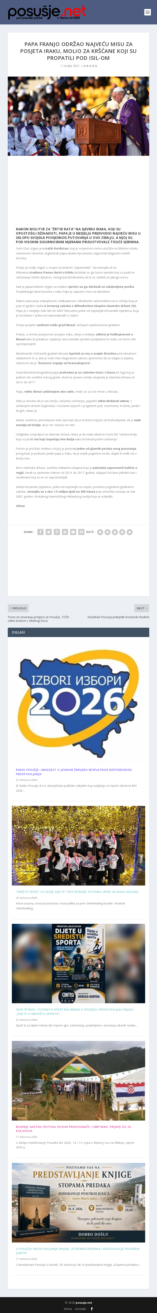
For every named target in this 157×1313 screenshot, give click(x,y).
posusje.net (84, 1302)
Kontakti (80, 1309)
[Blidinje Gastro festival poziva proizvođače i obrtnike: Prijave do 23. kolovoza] (78, 1081)
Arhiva (68, 1309)
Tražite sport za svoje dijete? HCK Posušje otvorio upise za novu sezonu (77, 892)
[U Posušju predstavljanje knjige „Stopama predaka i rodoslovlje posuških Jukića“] (78, 1203)
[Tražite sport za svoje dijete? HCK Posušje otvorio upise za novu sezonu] (78, 846)
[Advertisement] (78, 192)
